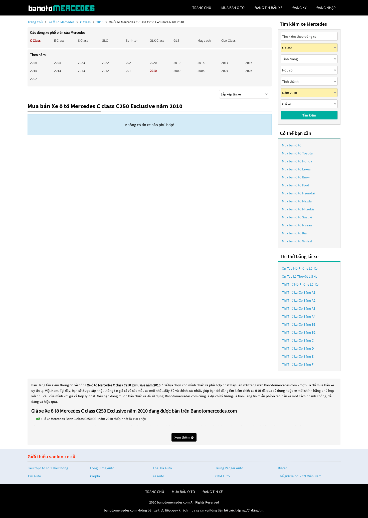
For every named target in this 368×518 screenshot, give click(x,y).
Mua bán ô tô (291, 145)
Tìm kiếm (309, 115)
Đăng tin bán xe (268, 7)
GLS (176, 40)
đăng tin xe (213, 491)
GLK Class (157, 40)
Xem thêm (182, 437)
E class (59, 40)
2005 (248, 70)
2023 (81, 62)
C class (85, 22)
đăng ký (299, 7)
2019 (176, 62)
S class (83, 40)
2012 (105, 70)
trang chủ (201, 7)
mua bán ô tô (233, 7)
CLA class (228, 40)
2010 (100, 22)
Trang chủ (35, 22)
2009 (176, 70)
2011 (129, 70)
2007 (224, 70)
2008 (201, 70)
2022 (105, 62)
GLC (105, 40)
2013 (81, 70)
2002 (33, 78)
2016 (248, 62)
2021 (129, 62)
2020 (153, 62)
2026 (33, 62)
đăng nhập (325, 7)
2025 (57, 62)
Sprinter (132, 40)
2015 (33, 70)
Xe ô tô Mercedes (61, 22)
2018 (201, 62)
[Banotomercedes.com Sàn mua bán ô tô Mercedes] (65, 7)
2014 (57, 70)
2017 (224, 62)
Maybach (204, 40)
